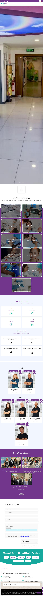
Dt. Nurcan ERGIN (14, 389)
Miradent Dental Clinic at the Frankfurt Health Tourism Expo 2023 (11, 470)
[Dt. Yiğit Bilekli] (21, 432)
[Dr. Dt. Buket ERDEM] (7, 408)
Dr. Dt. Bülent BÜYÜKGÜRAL (35, 418)
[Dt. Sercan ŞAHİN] (28, 379)
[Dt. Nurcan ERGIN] (14, 379)
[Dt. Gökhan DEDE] (21, 408)
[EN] (40, 1)
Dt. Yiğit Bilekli (21, 441)
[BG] (41, 1)
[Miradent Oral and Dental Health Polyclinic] (4, 4)
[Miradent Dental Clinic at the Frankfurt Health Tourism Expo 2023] (11, 462)
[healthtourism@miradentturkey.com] (2, 1)
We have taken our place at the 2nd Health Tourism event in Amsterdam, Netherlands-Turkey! (21, 488)
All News (21, 493)
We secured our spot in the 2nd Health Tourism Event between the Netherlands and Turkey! (32, 471)
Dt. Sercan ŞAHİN (28, 389)
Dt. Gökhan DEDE (21, 418)
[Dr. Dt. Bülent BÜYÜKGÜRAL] (35, 408)
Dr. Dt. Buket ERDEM (7, 418)
